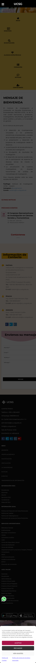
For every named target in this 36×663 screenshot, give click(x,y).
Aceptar (18, 643)
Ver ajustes (18, 653)
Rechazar (18, 648)
